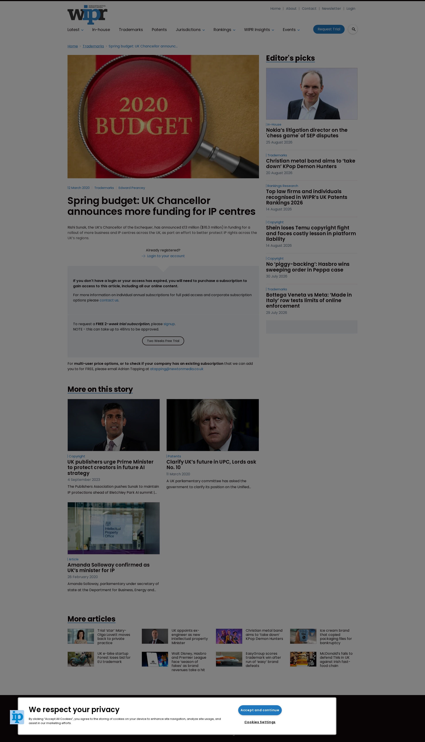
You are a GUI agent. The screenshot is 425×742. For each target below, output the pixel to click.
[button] (17, 717)
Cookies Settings (260, 722)
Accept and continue (260, 710)
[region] (177, 716)
